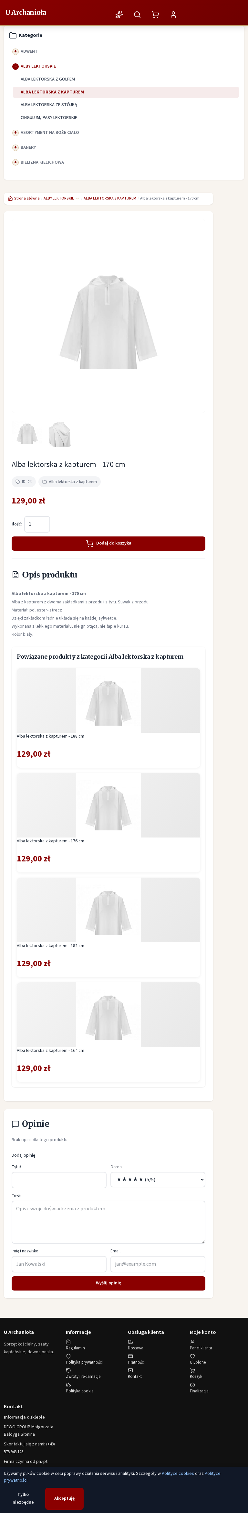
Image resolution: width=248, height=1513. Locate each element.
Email (115, 1251)
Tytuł (16, 1167)
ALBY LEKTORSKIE (38, 66)
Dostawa (135, 1348)
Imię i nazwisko (25, 1251)
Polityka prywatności (84, 1362)
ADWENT (29, 51)
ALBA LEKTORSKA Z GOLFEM (48, 79)
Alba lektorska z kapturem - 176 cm (50, 841)
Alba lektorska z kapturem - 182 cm (50, 946)
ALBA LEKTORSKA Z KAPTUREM (52, 92)
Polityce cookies (178, 1473)
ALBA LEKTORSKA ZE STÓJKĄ (49, 105)
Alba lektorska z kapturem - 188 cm (50, 736)
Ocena (116, 1167)
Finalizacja (199, 1391)
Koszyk (196, 1376)
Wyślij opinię (108, 1283)
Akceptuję (64, 1498)
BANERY (28, 147)
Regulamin (75, 1348)
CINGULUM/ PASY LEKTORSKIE (49, 117)
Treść (16, 1196)
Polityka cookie (79, 1391)
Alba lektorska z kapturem (73, 482)
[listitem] (27, 432)
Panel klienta (201, 1348)
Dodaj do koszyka (113, 543)
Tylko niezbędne (23, 1498)
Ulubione (198, 1362)
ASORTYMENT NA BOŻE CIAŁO (50, 132)
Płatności (136, 1362)
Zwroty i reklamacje (83, 1376)
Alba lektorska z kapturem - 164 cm (50, 1050)
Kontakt (135, 1376)
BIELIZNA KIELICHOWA (42, 162)
